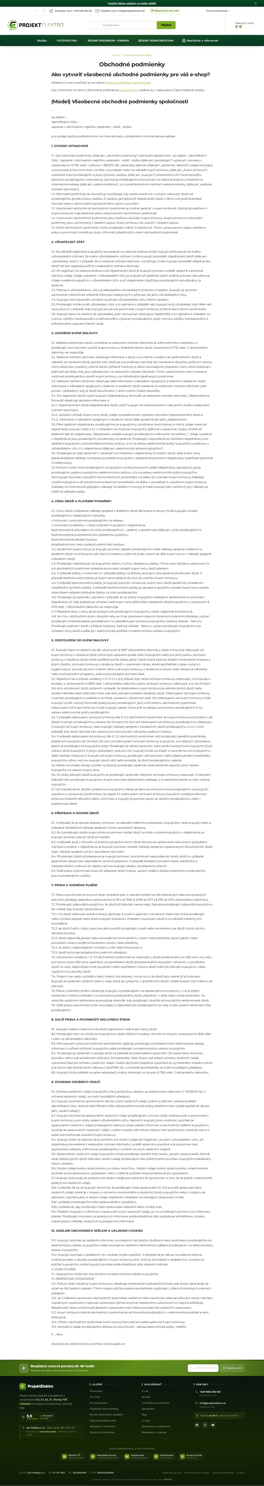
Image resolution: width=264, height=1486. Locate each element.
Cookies (241, 1472)
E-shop (146, 1420)
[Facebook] (36, 11)
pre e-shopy (129, 90)
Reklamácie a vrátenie (154, 1432)
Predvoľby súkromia (172, 1472)
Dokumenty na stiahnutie (156, 1426)
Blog (144, 1414)
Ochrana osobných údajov (197, 1472)
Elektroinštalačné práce (103, 1420)
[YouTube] (213, 1425)
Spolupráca (148, 1408)
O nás (145, 1391)
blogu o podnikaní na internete (128, 82)
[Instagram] (44, 11)
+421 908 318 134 (205, 1368)
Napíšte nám (234, 1368)
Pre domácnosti (98, 1402)
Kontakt (146, 1396)
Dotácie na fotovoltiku (102, 1432)
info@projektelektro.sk (213, 1403)
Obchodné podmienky (223, 1472)
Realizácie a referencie (102, 1426)
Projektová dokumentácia (104, 1408)
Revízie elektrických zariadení (106, 1414)
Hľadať (166, 25)
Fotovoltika (96, 1391)
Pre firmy (95, 1396)
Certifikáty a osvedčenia (155, 1402)
